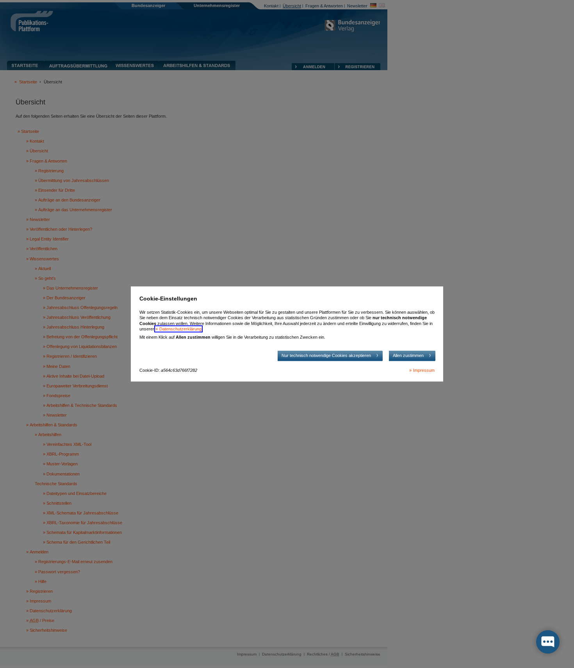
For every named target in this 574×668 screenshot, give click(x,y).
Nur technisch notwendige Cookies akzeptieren (326, 355)
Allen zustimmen (408, 355)
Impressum (424, 370)
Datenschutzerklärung (180, 329)
